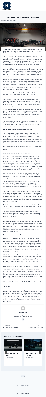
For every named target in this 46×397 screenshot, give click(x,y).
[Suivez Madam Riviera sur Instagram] (23, 319)
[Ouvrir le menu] (23, 5)
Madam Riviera (6, 20)
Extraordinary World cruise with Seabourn (10, 327)
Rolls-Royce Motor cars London (35, 326)
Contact (27, 385)
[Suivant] (40, 352)
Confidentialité (20, 385)
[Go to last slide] (6, 352)
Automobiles (23, 15)
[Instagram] (24, 376)
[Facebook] (22, 376)
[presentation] (13, 345)
